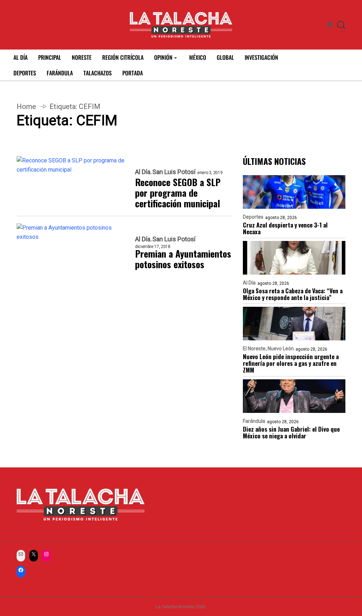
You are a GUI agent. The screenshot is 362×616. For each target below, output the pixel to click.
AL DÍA (20, 57)
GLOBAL (225, 57)
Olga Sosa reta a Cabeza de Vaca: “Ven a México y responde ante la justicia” (293, 294)
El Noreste (254, 348)
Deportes (253, 216)
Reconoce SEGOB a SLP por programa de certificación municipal (178, 193)
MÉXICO (197, 57)
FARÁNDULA (60, 73)
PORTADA (132, 73)
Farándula (254, 421)
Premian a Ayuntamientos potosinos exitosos (183, 259)
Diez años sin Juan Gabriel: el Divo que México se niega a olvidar (291, 432)
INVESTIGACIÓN (261, 57)
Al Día (142, 171)
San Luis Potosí (173, 171)
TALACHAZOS (97, 73)
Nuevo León (281, 348)
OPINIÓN (163, 57)
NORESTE (82, 57)
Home (26, 106)
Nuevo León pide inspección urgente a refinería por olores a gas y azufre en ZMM (291, 363)
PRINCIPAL (49, 57)
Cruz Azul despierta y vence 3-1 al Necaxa (285, 228)
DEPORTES (24, 73)
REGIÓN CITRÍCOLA (123, 57)
